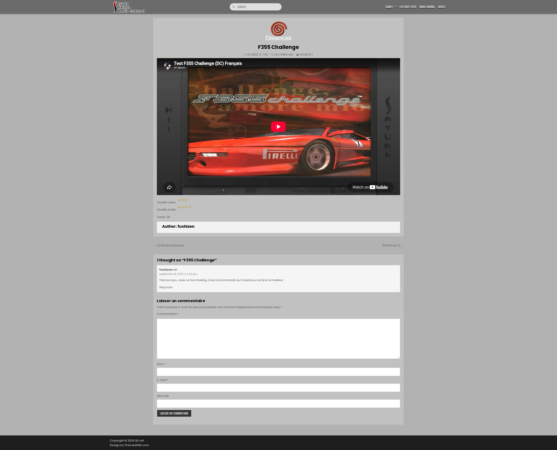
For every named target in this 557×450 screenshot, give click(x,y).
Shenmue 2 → (393, 245)
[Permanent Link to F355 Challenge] (278, 31)
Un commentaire (284, 54)
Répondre (166, 287)
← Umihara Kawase (168, 245)
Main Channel (427, 7)
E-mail (162, 380)
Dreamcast (306, 54)
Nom (161, 364)
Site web (163, 396)
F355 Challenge (278, 47)
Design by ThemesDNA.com (129, 445)
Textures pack (407, 7)
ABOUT (442, 7)
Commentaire (168, 314)
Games (389, 7)
